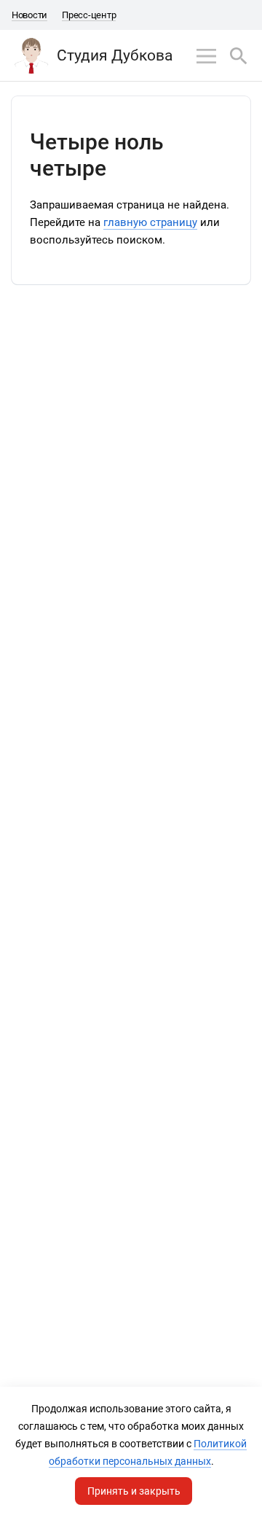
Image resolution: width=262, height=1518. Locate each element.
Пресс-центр (89, 14)
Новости (29, 14)
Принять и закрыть (133, 1491)
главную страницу (150, 222)
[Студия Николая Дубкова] (31, 55)
